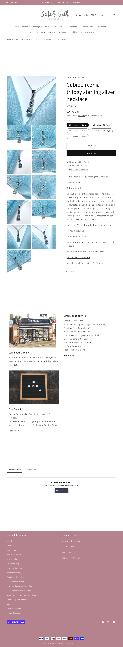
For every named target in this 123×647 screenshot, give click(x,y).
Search (9, 541)
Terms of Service (13, 613)
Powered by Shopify (72, 643)
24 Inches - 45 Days (77, 136)
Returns (67, 355)
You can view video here (78, 257)
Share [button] (71, 271)
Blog (8, 604)
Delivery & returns (14, 554)
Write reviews (61, 491)
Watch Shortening (14, 572)
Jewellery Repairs (14, 568)
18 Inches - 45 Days (101, 125)
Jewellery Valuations (15, 581)
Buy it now (91, 153)
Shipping (81, 116)
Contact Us (11, 550)
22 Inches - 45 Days (101, 131)
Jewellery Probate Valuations (19, 590)
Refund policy (12, 559)
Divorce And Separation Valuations (21, 595)
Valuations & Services (16, 577)
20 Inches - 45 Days (77, 131)
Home (9, 39)
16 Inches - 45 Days (77, 125)
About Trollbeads (14, 608)
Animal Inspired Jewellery (18, 599)
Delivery (12, 430)
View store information (78, 169)
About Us (10, 545)
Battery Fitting (13, 563)
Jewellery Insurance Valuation (19, 586)
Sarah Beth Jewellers (57, 643)
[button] (26, 26)
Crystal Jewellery (21, 39)
